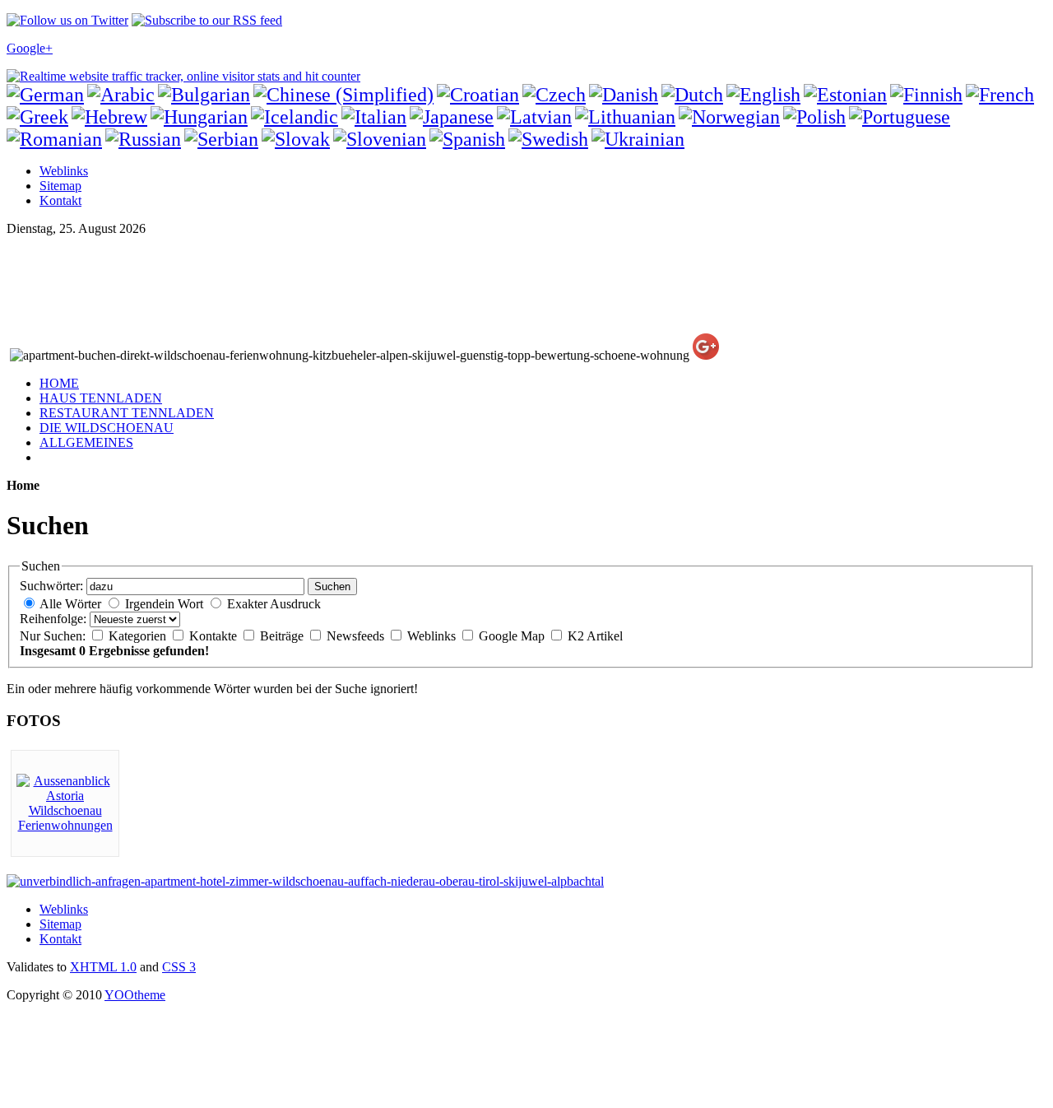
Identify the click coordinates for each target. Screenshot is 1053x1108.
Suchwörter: (51, 586)
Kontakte (214, 636)
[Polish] (814, 116)
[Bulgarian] (204, 94)
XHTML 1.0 (103, 967)
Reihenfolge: (53, 619)
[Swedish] (548, 139)
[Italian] (373, 116)
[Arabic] (121, 94)
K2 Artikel (595, 636)
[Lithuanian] (625, 116)
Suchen (332, 586)
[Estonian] (845, 94)
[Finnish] (926, 94)
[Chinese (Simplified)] (343, 94)
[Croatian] (478, 94)
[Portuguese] (899, 116)
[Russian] (143, 139)
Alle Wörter (70, 604)
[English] (763, 94)
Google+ (30, 48)
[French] (1000, 94)
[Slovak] (296, 139)
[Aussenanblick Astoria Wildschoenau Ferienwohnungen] (65, 825)
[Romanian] (54, 139)
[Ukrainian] (637, 139)
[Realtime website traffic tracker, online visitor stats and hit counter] (183, 76)
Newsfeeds (357, 636)
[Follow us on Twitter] (67, 20)
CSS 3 (179, 967)
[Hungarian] (199, 116)
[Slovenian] (379, 139)
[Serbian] (221, 139)
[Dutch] (692, 94)
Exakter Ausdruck (274, 604)
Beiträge (283, 636)
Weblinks (433, 636)
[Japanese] (452, 116)
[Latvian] (534, 116)
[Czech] (554, 94)
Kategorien (139, 636)
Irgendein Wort (164, 604)
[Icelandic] (294, 116)
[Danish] (623, 94)
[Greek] (37, 116)
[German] (45, 94)
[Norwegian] (729, 116)
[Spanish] (467, 139)
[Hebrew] (109, 116)
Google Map (513, 636)
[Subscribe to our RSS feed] (207, 20)
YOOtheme (134, 995)
